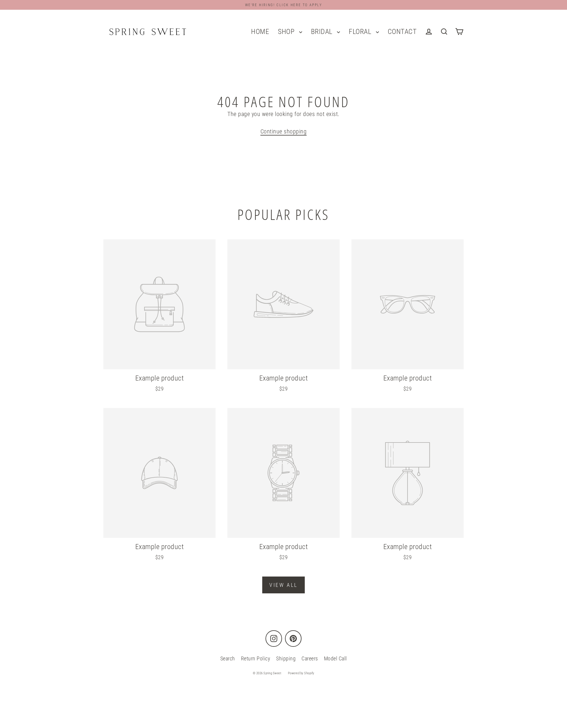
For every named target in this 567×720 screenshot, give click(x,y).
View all (283, 585)
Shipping (286, 658)
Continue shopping (283, 131)
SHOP (287, 31)
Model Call (335, 658)
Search (227, 658)
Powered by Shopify (301, 673)
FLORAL (361, 31)
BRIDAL (322, 31)
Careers (310, 658)
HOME (260, 31)
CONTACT (402, 31)
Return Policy (256, 658)
